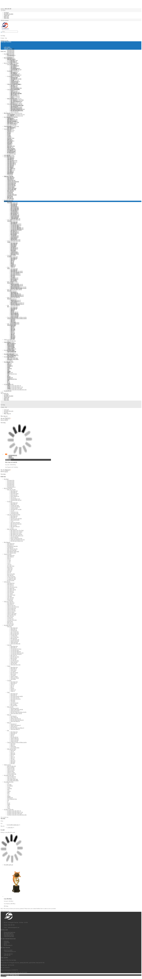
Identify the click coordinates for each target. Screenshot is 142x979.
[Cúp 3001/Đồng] (16, 896)
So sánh (6, 40)
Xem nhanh (11, 458)
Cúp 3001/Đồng (8, 898)
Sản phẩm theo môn (8, 411)
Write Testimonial (5, 911)
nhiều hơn (13, 824)
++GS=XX (10, 827)
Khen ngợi (6, 16)
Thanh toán (6, 15)
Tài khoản (6, 12)
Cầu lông (6, 412)
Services (3, 20)
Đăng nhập (6, 18)
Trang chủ (6, 409)
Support (7, 20)
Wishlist (2, 40)
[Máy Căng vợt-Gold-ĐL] (19, 454)
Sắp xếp (2, 418)
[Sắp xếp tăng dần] (10, 418)
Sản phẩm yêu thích (8, 14)
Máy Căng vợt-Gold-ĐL (11, 462)
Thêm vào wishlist (12, 455)
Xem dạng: (3, 422)
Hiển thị (2, 420)
